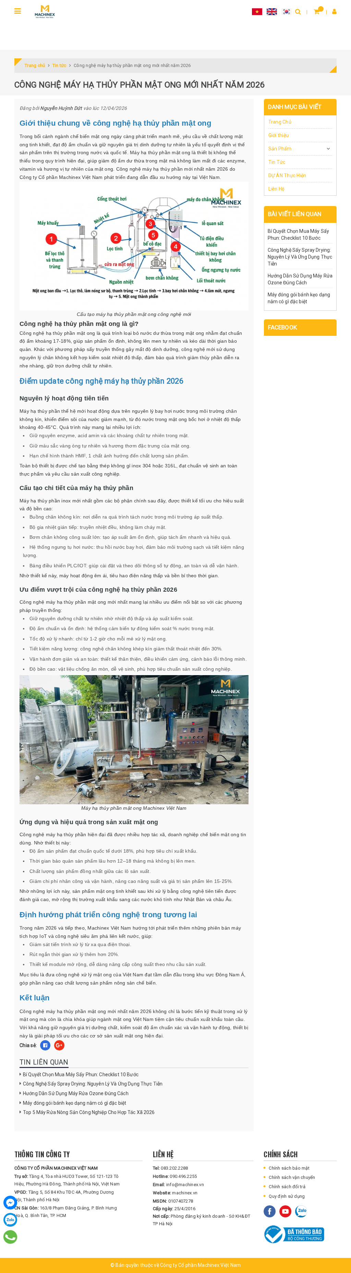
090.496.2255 (175, 1176)
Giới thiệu (278, 135)
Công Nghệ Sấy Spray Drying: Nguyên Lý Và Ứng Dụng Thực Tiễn (92, 1084)
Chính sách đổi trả (287, 1186)
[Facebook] (10, 1202)
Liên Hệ (276, 189)
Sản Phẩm (280, 148)
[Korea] (286, 11)
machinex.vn (175, 1192)
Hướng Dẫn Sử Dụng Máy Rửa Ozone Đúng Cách (76, 1093)
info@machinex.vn (178, 1184)
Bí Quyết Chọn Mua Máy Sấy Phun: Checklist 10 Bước (80, 1074)
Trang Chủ (279, 122)
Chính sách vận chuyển (292, 1177)
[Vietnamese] (257, 11)
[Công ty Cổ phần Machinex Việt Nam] (45, 11)
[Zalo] (10, 1220)
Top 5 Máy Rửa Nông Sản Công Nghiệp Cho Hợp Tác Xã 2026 (89, 1112)
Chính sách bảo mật (289, 1168)
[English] (272, 11)
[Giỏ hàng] (316, 11)
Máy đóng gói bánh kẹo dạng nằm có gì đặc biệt (74, 1103)
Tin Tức (277, 162)
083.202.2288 (170, 1168)
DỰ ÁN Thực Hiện (287, 175)
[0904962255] (10, 1237)
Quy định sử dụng (287, 1196)
